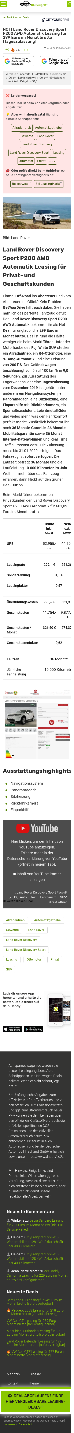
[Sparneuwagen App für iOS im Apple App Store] (12, 1029)
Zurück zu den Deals (17, 17)
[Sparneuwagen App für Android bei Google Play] (33, 1029)
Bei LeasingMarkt (48, 183)
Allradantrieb (22, 127)
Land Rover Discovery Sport (29, 152)
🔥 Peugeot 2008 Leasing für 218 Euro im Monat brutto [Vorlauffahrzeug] (35, 1312)
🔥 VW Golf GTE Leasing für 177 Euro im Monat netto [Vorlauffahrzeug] (36, 1353)
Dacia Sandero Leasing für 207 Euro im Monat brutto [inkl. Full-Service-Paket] (35, 1224)
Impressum (10, 1424)
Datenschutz (26, 1424)
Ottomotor (26, 161)
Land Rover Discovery (37, 144)
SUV (52, 161)
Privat (41, 161)
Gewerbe (27, 136)
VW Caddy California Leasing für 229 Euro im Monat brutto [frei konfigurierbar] (37, 1275)
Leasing (59, 152)
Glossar (35, 1374)
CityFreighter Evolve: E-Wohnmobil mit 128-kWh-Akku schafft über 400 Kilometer (35, 1241)
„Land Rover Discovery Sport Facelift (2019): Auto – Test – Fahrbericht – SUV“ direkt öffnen (38, 897)
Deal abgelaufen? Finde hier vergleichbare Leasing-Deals (35, 1401)
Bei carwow (21, 183)
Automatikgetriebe (48, 127)
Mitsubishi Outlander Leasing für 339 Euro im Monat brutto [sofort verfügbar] (36, 1332)
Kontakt (12, 1383)
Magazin (13, 1374)
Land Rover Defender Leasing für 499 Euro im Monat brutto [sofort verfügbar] (36, 1343)
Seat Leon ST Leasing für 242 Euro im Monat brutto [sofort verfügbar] (34, 1301)
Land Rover (45, 136)
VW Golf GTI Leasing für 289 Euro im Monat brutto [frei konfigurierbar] (34, 1322)
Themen (34, 1383)
